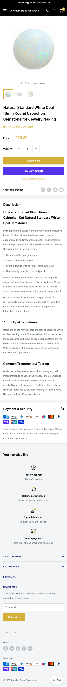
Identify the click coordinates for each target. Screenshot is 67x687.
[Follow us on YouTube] (30, 648)
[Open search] (48, 10)
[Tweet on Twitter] (55, 189)
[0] (61, 10)
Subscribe (14, 616)
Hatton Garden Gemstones (18, 126)
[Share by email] (61, 189)
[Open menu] (5, 10)
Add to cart (33, 160)
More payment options (33, 178)
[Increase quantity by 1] (36, 148)
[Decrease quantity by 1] (18, 148)
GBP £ (8, 632)
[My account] (54, 10)
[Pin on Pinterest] (49, 189)
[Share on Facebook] (43, 189)
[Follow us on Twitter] (11, 648)
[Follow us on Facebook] (5, 648)
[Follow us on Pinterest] (24, 648)
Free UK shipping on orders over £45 (33, 2)
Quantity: (8, 148)
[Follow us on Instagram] (18, 648)
